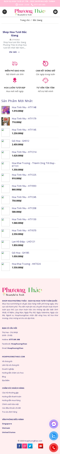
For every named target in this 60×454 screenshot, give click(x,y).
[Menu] (4, 11)
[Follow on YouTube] (40, 446)
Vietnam (6, 428)
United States (8, 432)
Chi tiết (13, 52)
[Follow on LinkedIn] (35, 446)
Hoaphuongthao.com (33, 441)
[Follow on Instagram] (24, 446)
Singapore (7, 423)
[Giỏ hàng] (55, 11)
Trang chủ (25, 20)
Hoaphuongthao (19, 344)
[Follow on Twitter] (30, 446)
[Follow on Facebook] (19, 446)
